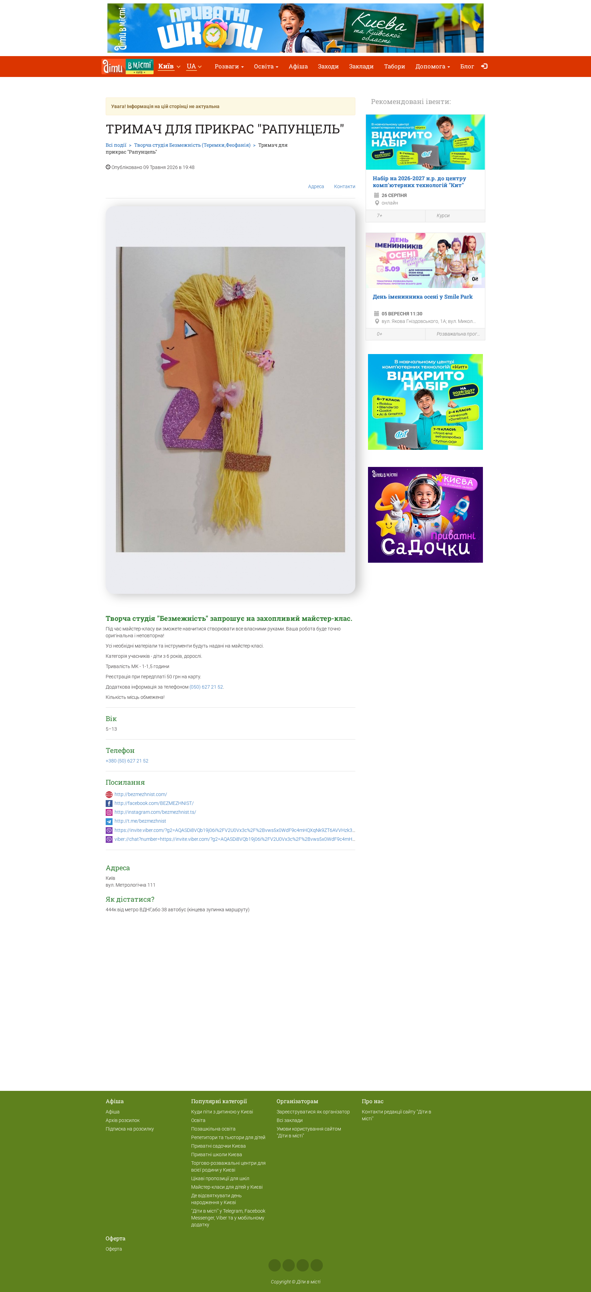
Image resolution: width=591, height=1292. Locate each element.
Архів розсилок (123, 1120)
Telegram (303, 1265)
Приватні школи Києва (216, 1154)
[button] (169, 66)
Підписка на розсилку (130, 1129)
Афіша (298, 66)
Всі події (116, 145)
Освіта (264, 66)
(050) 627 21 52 (206, 687)
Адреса (316, 186)
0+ (379, 334)
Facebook (274, 1265)
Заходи (328, 66)
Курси (443, 215)
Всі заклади (290, 1120)
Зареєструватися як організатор (313, 1111)
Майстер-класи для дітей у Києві (227, 1187)
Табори (394, 66)
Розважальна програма (459, 334)
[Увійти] (486, 66)
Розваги (227, 66)
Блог (467, 66)
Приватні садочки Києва (218, 1146)
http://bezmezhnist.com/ (141, 794)
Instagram (289, 1265)
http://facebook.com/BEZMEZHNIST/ (154, 803)
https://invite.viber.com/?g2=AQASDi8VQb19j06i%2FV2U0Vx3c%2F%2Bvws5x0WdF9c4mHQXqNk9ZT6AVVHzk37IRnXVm (243, 830)
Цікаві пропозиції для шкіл (220, 1178)
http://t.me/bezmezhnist (140, 821)
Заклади (361, 66)
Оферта (114, 1249)
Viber (317, 1265)
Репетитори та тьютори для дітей (228, 1137)
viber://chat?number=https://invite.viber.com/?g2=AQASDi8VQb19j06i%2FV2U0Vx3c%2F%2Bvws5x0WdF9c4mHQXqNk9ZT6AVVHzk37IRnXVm (266, 839)
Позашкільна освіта (213, 1129)
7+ (379, 215)
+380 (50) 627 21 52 (127, 761)
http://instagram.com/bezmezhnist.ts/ (155, 812)
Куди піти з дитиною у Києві (222, 1111)
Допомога (431, 66)
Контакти (344, 186)
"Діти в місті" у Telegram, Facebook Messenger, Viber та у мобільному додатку (228, 1217)
